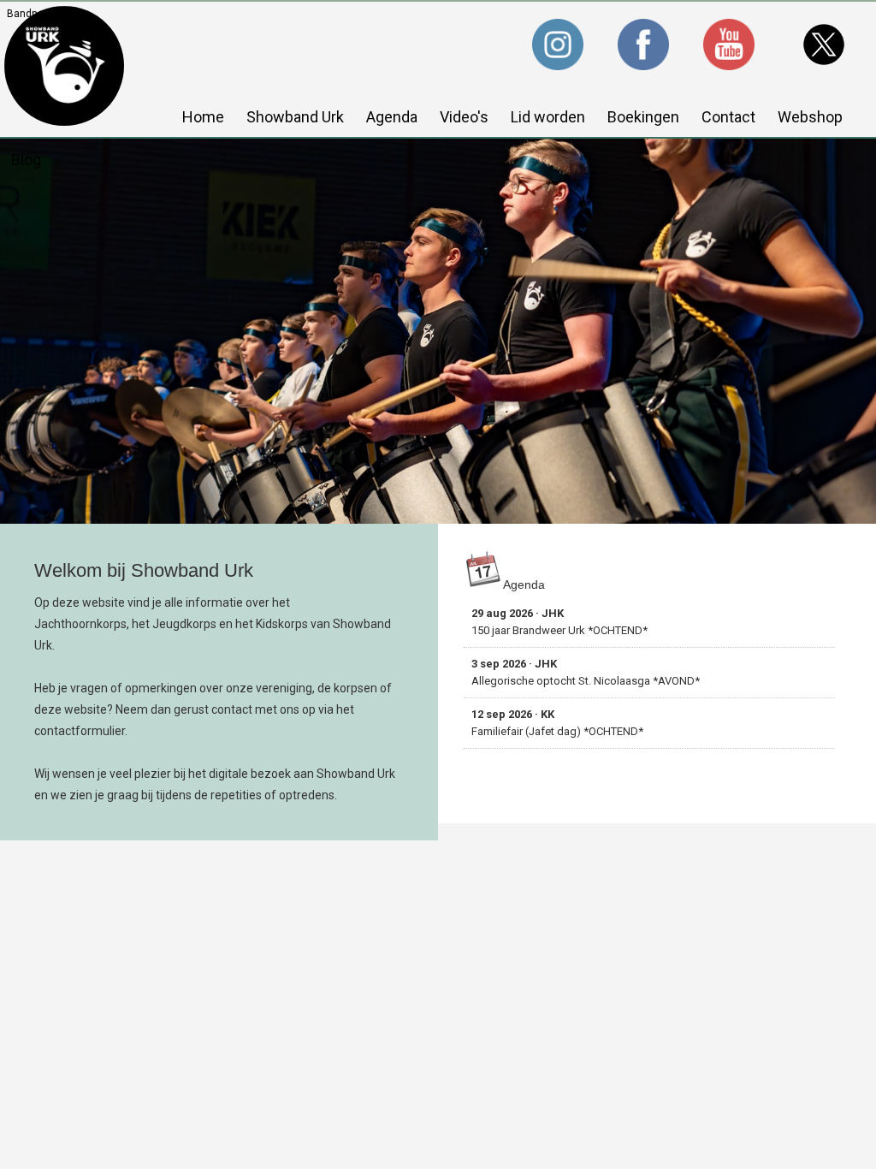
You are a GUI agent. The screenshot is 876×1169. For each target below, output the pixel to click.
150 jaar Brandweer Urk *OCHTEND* (559, 622)
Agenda (391, 117)
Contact (728, 117)
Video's (464, 117)
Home (203, 117)
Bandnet (27, 14)
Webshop (810, 117)
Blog (26, 160)
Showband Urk (295, 117)
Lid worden (548, 117)
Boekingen (643, 117)
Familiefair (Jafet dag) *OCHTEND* (557, 723)
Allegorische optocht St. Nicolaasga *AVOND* (585, 672)
